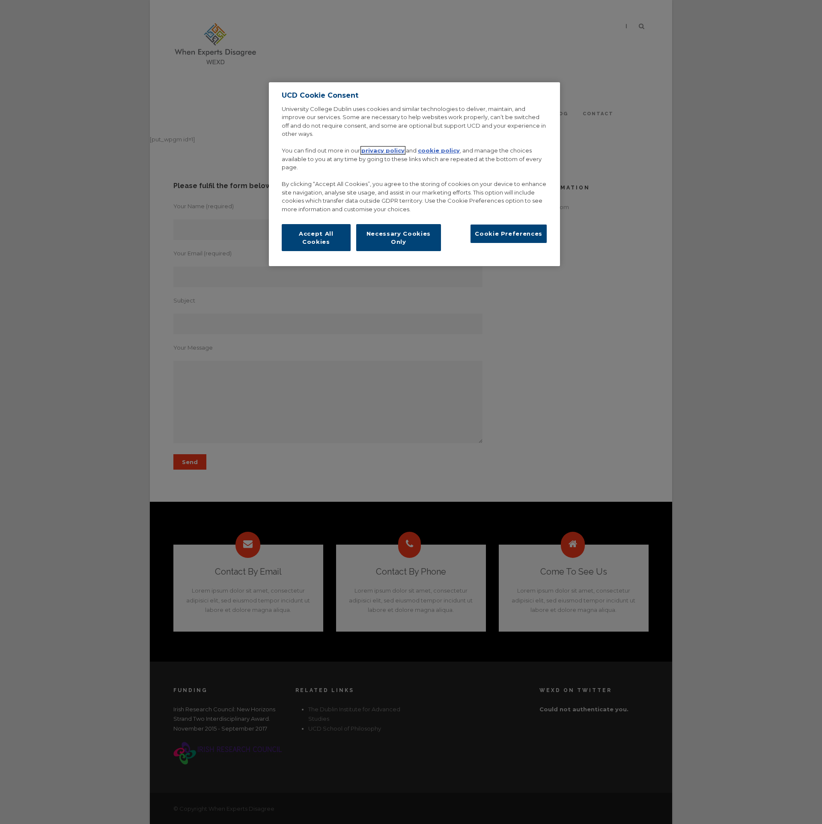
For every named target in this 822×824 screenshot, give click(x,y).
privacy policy (383, 150)
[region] (414, 174)
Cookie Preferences (508, 233)
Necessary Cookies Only (398, 237)
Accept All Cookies (316, 237)
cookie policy (439, 150)
